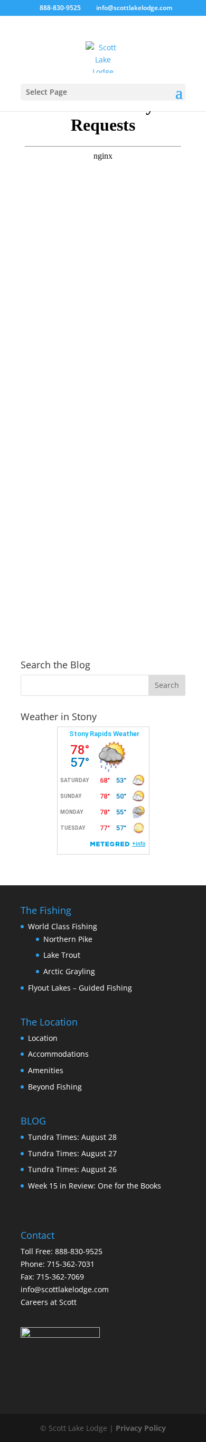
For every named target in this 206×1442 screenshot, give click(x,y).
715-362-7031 (71, 1264)
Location (43, 1038)
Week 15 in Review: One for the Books (94, 1186)
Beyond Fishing (55, 1087)
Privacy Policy (141, 1428)
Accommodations (58, 1054)
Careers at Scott (49, 1302)
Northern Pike (67, 939)
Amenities (45, 1070)
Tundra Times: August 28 (72, 1137)
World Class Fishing (62, 926)
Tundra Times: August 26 (72, 1169)
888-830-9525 (60, 7)
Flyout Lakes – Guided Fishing (80, 988)
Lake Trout (61, 955)
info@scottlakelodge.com (65, 1289)
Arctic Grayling (69, 971)
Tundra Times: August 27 (72, 1153)
